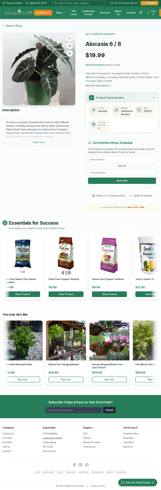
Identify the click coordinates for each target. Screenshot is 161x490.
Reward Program (91, 442)
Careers (7, 451)
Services (105, 12)
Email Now (128, 438)
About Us (118, 13)
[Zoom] (70, 53)
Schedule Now (131, 433)
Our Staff (7, 442)
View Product (22, 294)
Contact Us (8, 433)
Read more (39, 142)
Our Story (7, 438)
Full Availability (50, 433)
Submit (109, 410)
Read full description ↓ (98, 85)
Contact (131, 12)
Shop (59, 12)
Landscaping (49, 442)
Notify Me (122, 180)
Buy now (22, 379)
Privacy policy (98, 486)
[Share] (70, 46)
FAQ (85, 433)
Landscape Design (88, 13)
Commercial (43, 12)
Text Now (128, 442)
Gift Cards (73, 13)
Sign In (153, 13)
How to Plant (49, 451)
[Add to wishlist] (70, 38)
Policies (87, 438)
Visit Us (6, 446)
